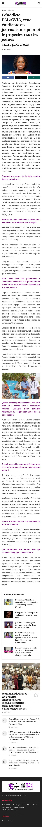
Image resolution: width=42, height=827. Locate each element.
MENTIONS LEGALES (9, 810)
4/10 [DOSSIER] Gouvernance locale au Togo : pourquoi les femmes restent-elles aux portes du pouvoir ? (24, 749)
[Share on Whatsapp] (34, 77)
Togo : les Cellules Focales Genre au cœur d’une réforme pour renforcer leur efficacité (24, 762)
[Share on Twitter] (21, 77)
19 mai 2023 (6, 49)
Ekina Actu (31, 805)
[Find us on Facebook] (2, 820)
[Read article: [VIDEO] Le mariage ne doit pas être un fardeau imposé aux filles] (8, 625)
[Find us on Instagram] (11, 820)
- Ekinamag (11, 795)
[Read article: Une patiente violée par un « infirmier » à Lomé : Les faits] (8, 614)
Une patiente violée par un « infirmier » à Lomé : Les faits (26, 614)
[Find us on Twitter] (5, 820)
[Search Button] (39, 3)
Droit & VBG (6, 805)
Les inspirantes (18, 805)
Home (4, 10)
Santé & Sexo (19, 807)
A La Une (11, 10)
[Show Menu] (3, 3)
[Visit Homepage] (20, 3)
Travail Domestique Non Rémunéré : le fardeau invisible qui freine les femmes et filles (24, 721)
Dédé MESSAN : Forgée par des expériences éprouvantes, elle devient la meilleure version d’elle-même (26, 638)
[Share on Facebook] (8, 77)
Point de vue (6, 807)
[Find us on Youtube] (8, 820)
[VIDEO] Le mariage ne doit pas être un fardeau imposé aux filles (25, 625)
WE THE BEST (21, 795)
